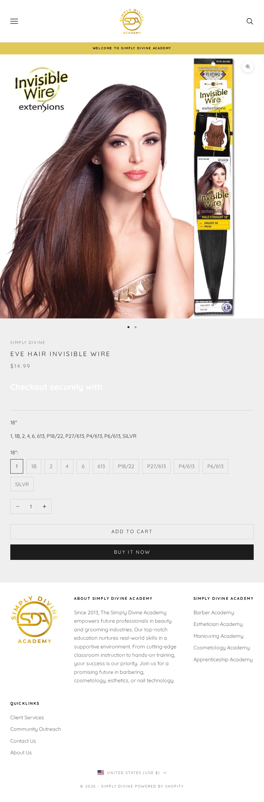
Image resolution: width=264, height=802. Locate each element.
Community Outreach (35, 729)
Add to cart (132, 531)
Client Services (27, 717)
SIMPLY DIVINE (27, 342)
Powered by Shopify (159, 786)
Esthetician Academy (218, 624)
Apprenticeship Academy (223, 659)
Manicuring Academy (218, 636)
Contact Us (23, 741)
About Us (21, 752)
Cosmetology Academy (221, 647)
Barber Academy (213, 612)
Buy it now (132, 552)
